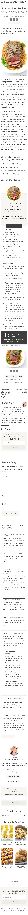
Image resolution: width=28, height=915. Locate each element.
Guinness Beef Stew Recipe (12, 164)
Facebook (18, 341)
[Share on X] (14, 19)
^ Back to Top (5, 908)
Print (15, 226)
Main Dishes (19, 376)
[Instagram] (3, 429)
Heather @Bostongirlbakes (14, 598)
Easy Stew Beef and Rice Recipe (14, 171)
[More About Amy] (14, 751)
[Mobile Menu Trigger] (1, 2)
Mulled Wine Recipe (21, 390)
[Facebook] (1, 429)
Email (4, 504)
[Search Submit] (25, 815)
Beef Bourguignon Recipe (11, 167)
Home (13, 908)
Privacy (23, 908)
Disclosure (6, 910)
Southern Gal (8, 534)
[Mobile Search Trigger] (27, 2)
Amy (4, 553)
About (18, 908)
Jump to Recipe (14, 22)
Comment (6, 476)
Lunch (12, 376)
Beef (7, 376)
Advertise (21, 910)
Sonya (5, 617)
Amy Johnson (10, 11)
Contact (14, 910)
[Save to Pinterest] (17, 19)
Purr (24, 911)
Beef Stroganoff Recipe (11, 174)
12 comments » (21, 12)
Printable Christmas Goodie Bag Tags (6, 392)
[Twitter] (7, 429)
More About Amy (14, 776)
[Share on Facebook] (11, 19)
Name (4, 496)
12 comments (7, 382)
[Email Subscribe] (10, 429)
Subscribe (14, 447)
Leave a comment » (19, 382)
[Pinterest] (5, 429)
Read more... (5, 425)
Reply (7, 535)
